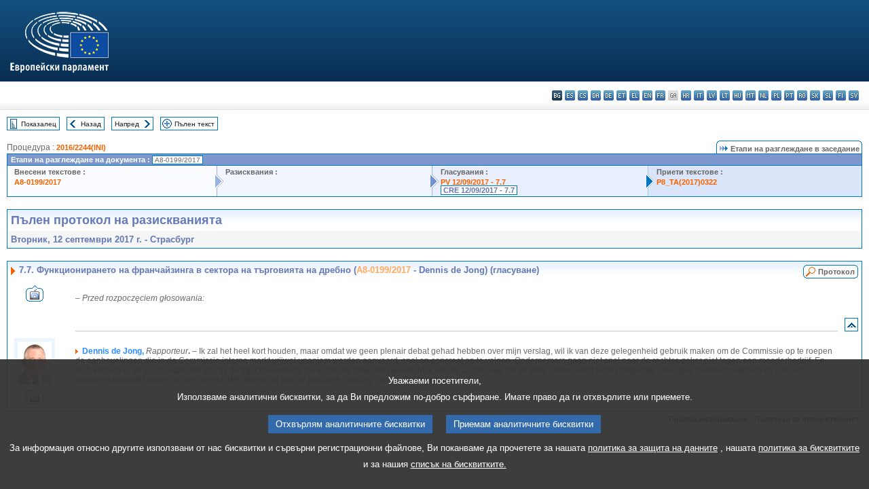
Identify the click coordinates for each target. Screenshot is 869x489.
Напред (127, 124)
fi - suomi (841, 95)
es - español (570, 95)
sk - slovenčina (815, 95)
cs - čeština (583, 95)
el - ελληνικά (634, 95)
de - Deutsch (609, 95)
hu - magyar (738, 95)
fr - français (660, 95)
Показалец (38, 124)
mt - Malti (750, 95)
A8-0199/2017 (37, 182)
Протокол (836, 272)
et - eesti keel (621, 95)
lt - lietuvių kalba (725, 95)
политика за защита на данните (653, 448)
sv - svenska (854, 95)
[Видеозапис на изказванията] (34, 298)
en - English (647, 95)
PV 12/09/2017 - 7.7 (473, 182)
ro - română (802, 95)
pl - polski (776, 95)
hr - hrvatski (686, 95)
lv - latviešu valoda (712, 95)
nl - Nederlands (763, 95)
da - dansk (596, 95)
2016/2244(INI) (81, 147)
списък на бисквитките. (458, 464)
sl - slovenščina (828, 95)
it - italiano (699, 95)
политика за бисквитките (808, 448)
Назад (91, 124)
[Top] (851, 327)
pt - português (789, 95)
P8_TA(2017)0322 (687, 182)
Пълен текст (194, 124)
